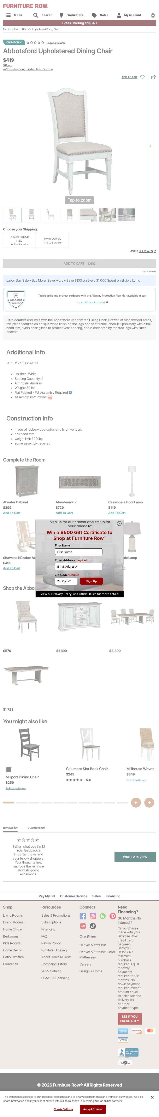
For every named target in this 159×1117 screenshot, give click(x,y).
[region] (79, 1104)
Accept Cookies (93, 1109)
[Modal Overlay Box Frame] (79, 558)
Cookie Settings (63, 1109)
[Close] (152, 1097)
